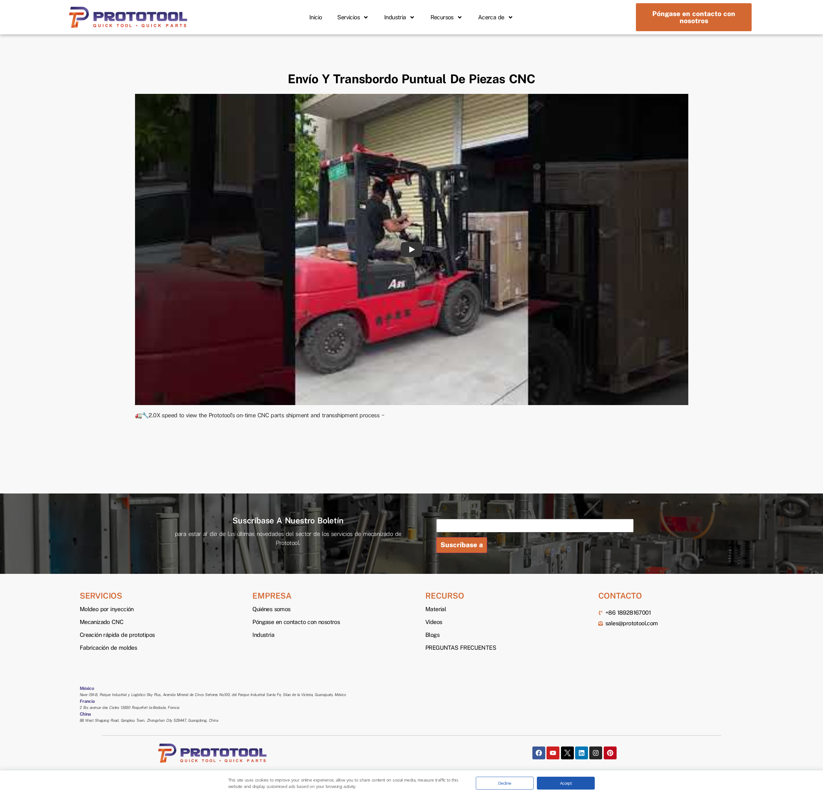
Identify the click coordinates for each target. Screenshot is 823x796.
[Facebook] (538, 752)
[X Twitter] (567, 752)
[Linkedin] (581, 752)
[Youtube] (553, 752)
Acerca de (491, 17)
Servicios (348, 17)
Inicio (315, 17)
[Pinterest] (610, 752)
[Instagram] (595, 752)
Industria (395, 17)
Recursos (442, 17)
